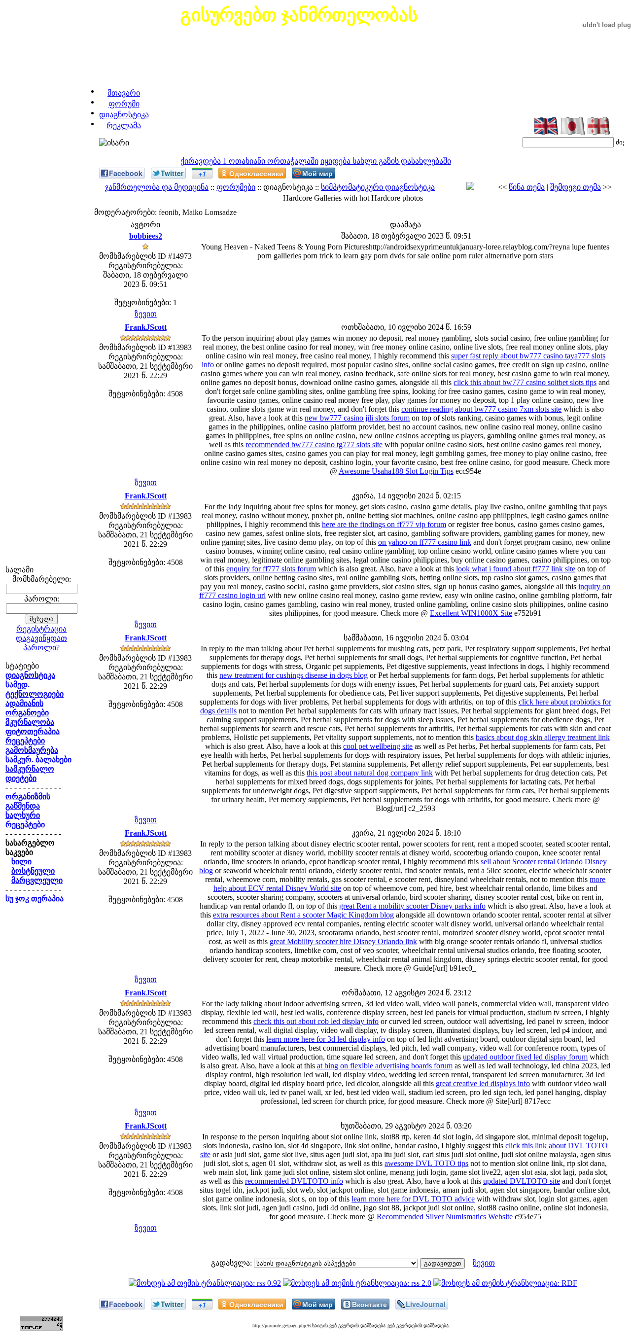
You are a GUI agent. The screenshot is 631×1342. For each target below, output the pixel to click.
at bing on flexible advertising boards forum (385, 1065)
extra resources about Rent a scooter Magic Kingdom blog (303, 915)
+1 (202, 173)
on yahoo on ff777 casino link (424, 542)
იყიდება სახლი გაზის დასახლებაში (385, 161)
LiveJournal (426, 1304)
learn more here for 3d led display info (325, 1039)
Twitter (172, 173)
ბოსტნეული (33, 871)
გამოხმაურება (31, 750)
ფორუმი (124, 104)
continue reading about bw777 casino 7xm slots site (481, 409)
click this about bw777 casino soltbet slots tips (525, 382)
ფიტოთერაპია (32, 731)
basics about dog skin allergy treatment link (543, 737)
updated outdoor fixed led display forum (525, 1057)
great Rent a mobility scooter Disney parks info (412, 906)
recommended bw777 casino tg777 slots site (314, 444)
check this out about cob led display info (316, 1021)
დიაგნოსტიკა (124, 114)
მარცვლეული (37, 880)
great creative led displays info (483, 1083)
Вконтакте (369, 1304)
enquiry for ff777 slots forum (271, 569)
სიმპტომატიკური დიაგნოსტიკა (378, 187)
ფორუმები (235, 187)
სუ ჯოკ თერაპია (34, 898)
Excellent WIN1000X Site (471, 613)
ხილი (21, 861)
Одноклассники (256, 173)
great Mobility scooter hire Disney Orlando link (343, 941)
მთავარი (123, 93)
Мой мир (317, 173)
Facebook (125, 173)
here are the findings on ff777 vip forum (384, 524)
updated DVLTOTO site (521, 1181)
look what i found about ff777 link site (515, 569)
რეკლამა (123, 125)
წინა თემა (527, 187)
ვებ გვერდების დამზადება (418, 1325)
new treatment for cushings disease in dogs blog (293, 675)
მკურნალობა (29, 722)
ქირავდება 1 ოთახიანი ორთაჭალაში (249, 161)
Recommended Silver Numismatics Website (445, 1216)
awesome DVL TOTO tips (426, 1163)
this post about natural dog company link (370, 773)
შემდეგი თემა (575, 187)
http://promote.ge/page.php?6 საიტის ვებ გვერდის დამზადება (319, 1325)
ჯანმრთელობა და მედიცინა (157, 187)
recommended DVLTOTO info (294, 1181)
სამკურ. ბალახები (38, 759)
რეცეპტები (25, 741)
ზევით (146, 314)
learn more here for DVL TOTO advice (413, 1199)
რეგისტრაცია (41, 629)
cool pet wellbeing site (378, 746)
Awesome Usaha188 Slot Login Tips (396, 471)
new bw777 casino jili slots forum (357, 418)
